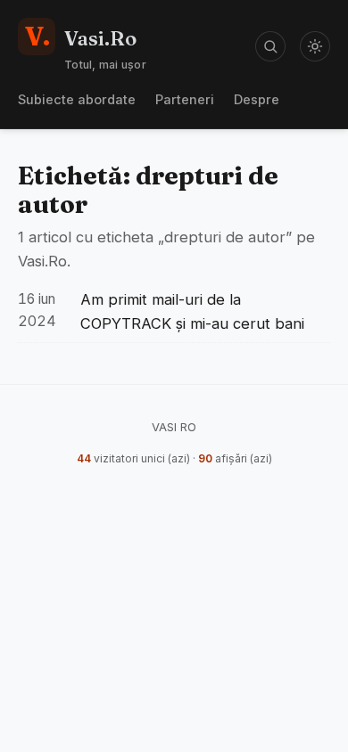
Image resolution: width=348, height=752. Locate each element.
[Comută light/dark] (315, 46)
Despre (256, 99)
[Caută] (270, 46)
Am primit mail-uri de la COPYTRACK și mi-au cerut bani (192, 311)
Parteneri (184, 99)
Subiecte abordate (77, 99)
